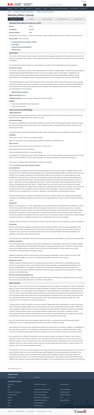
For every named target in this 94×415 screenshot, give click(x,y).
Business (10, 397)
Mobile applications (20, 411)
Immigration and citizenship (14, 392)
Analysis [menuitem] (22, 8)
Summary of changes (47, 19)
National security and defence (41, 392)
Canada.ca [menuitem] (83, 8)
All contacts (10, 384)
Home (9, 11)
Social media (11, 411)
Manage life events (64, 400)
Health (9, 402)
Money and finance (38, 405)
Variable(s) (31, 19)
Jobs (9, 389)
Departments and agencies (40, 384)
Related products (78, 19)
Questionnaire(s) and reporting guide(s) (24, 42)
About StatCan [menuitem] (74, 8)
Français (84, 1)
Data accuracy (16, 49)
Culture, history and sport (40, 394)
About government (64, 384)
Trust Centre (37, 377)
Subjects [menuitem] (10, 8)
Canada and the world (39, 402)
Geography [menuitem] (38, 8)
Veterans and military (65, 394)
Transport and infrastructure (40, 400)
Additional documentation (20, 92)
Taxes (9, 405)
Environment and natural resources (42, 389)
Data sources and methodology (22, 47)
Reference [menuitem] (28, 8)
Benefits (10, 400)
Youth (61, 397)
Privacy (50, 411)
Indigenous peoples (64, 392)
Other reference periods (62, 19)
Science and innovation (65, 389)
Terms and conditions (42, 411)
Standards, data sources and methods (24, 11)
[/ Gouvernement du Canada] (20, 4)
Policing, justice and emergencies (41, 397)
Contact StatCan (11, 377)
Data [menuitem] (16, 8)
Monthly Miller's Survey (15, 19)
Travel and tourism (12, 394)
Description (15, 44)
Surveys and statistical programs (45, 11)
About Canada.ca (31, 411)
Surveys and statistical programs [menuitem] (58, 8)
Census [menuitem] (45, 8)
